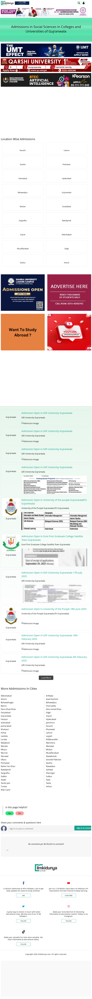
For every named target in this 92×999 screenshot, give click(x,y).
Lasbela (4, 736)
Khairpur (5, 729)
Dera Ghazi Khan (8, 709)
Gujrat (49, 716)
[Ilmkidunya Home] (7, 3)
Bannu (4, 706)
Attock (4, 699)
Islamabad (5, 722)
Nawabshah (51, 756)
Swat (48, 779)
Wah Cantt (5, 789)
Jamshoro (50, 722)
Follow (23, 921)
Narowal (4, 756)
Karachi (49, 726)
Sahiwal (49, 769)
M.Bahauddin (52, 739)
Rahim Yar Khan (8, 766)
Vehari (49, 786)
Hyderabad (51, 719)
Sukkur (49, 776)
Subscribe (68, 896)
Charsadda (51, 706)
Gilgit (48, 712)
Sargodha (5, 773)
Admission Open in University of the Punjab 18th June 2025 (53, 609)
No (19, 813)
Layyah (49, 736)
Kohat (3, 732)
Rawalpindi (6, 769)
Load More (46, 677)
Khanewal (50, 729)
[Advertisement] (46, 106)
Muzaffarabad (52, 753)
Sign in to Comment (84, 828)
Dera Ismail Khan (53, 709)
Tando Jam (5, 783)
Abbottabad (6, 695)
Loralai (4, 739)
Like (23, 896)
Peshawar (5, 763)
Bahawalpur (51, 702)
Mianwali (50, 746)
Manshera (50, 742)
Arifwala (49, 695)
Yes (9, 813)
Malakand (5, 742)
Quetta (49, 763)
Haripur (4, 719)
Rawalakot (50, 766)
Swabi (3, 779)
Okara (3, 759)
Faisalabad (5, 712)
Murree (4, 753)
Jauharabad (6, 726)
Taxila (48, 783)
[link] (22, 3)
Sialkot (4, 776)
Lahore (49, 732)
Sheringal (50, 773)
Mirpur (4, 749)
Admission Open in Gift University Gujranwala (46, 413)
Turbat (4, 786)
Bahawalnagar (7, 702)
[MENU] (89, 3)
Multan (49, 749)
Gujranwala (6, 716)
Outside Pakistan (53, 759)
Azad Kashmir (52, 699)
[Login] (84, 3)
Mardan (4, 746)
